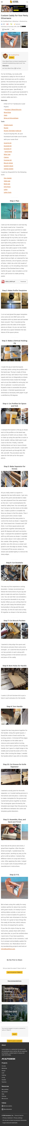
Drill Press (7, 187)
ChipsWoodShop (7, 21)
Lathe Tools (7, 192)
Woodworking (23, 21)
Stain (5, 115)
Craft (3, 1073)
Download (23, 281)
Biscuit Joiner (8, 163)
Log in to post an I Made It (14, 972)
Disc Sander (8, 178)
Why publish (5, 1089)
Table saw (7, 181)
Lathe (5, 189)
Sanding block (8, 166)
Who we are (5, 1098)
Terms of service (19, 1115)
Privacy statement (8, 1118)
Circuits (4, 1066)
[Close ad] (27, 6)
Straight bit (7, 143)
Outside (4, 1080)
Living (3, 1077)
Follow (11, 57)
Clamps (6, 157)
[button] (2, 2)
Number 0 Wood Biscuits (13, 110)
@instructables (8, 1106)
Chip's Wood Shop (9, 68)
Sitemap (4, 1096)
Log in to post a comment (14, 1041)
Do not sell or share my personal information (15, 1120)
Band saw (7, 184)
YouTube (18, 68)
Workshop (15, 21)
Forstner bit (8, 160)
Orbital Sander (8, 169)
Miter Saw (7, 154)
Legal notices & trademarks (10, 1123)
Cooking (4, 1075)
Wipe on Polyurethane (11, 118)
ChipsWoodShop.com (8, 949)
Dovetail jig (7, 149)
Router (6, 128)
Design (3, 1070)
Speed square (8, 125)
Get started (5, 1092)
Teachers (4, 1082)
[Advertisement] (14, 8)
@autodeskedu (8, 1109)
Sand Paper (8, 152)
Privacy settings (18, 1118)
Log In (14, 1034)
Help (3, 1094)
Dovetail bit (8, 146)
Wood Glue (7, 112)
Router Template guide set (12, 131)
